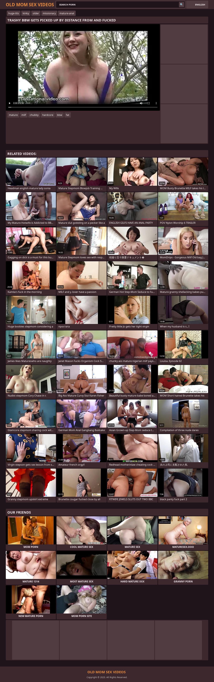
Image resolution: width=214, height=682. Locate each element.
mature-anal (67, 13)
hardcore (47, 115)
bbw (59, 115)
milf (23, 115)
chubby (34, 115)
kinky (26, 13)
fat (67, 115)
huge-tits (13, 13)
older (36, 13)
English (200, 4)
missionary (49, 13)
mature (13, 115)
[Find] (181, 4)
